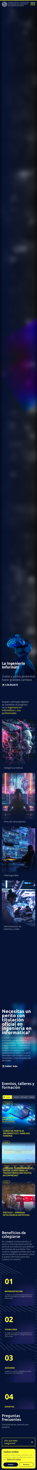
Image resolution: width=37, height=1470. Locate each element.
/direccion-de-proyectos (11, 781)
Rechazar (26, 1464)
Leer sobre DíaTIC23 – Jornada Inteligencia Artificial (14, 1189)
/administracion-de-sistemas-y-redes (17, 889)
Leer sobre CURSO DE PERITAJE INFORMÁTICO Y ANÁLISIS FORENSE (16, 1110)
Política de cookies (14, 1459)
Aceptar (10, 1464)
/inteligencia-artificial (10, 728)
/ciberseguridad (8, 835)
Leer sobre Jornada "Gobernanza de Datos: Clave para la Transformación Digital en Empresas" (17, 1151)
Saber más (11, 1073)
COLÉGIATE (11, 692)
